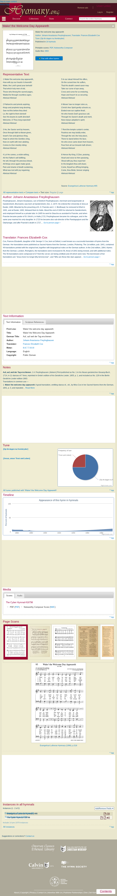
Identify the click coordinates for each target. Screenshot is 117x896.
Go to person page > (52, 223)
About (16, 893)
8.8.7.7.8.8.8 (28, 348)
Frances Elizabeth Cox (33, 344)
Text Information (13, 322)
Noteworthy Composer (63, 48)
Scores (9, 595)
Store (51, 19)
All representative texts (13, 192)
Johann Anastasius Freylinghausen (38, 340)
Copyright (24, 893)
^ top (112, 192)
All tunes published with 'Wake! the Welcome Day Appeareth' (30, 490)
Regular (53, 192)
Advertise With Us (55, 893)
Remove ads (83, 8)
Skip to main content (8, 1)
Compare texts (32, 192)
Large (60, 192)
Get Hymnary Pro (96, 893)
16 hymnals (51, 42)
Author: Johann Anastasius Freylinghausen (53, 35)
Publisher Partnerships (73, 893)
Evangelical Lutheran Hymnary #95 (82, 186)
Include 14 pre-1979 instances (15, 823)
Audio (19, 595)
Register (109, 12)
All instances (9, 827)
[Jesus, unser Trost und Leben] (16, 458)
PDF (51, 48)
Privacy (33, 893)
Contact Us (41, 893)
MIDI (47, 51)
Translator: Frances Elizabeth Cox (86, 35)
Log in (100, 12)
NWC (52, 607)
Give (86, 893)
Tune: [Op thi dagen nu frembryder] (49, 38)
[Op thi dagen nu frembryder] (15, 449)
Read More (30, 388)
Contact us (29, 836)
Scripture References (34, 322)
